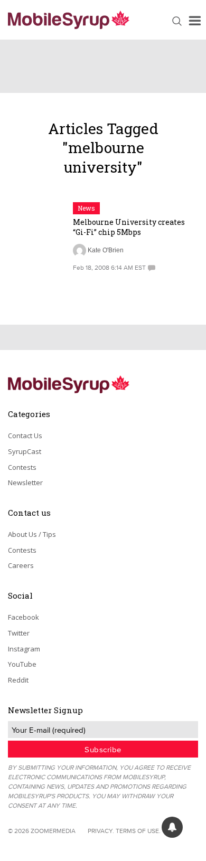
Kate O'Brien (106, 250)
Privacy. (101, 830)
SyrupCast (24, 451)
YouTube (22, 664)
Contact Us (25, 435)
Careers (21, 565)
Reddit (18, 680)
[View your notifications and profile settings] (172, 827)
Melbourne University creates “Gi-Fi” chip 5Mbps (129, 226)
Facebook (23, 617)
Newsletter (25, 482)
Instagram (24, 649)
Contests (22, 467)
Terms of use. (138, 830)
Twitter (19, 633)
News (86, 208)
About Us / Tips (32, 534)
